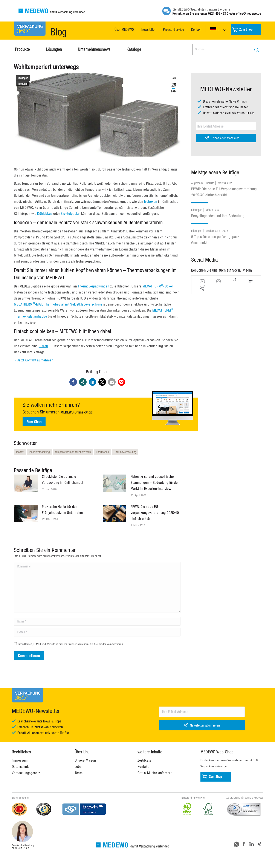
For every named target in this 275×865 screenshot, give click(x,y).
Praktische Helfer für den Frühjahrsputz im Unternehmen (64, 509)
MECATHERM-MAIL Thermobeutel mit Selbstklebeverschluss (58, 304)
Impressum (20, 760)
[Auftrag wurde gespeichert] (26, 483)
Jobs (78, 766)
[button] (73, 382)
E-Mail (43, 346)
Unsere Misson (85, 760)
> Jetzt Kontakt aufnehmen (33, 360)
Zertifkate (144, 760)
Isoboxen (150, 201)
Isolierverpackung (39, 452)
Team (79, 773)
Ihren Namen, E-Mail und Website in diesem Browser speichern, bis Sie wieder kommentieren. (71, 644)
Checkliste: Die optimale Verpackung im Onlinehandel (62, 479)
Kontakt (143, 766)
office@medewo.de (248, 13)
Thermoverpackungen (93, 286)
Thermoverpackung (125, 452)
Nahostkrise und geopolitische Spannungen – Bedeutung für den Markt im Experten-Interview (155, 482)
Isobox (20, 452)
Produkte (22, 83)
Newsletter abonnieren (226, 138)
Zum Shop (34, 421)
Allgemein (197, 183)
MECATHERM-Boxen (158, 286)
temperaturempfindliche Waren (73, 452)
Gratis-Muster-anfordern (155, 773)
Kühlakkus (44, 213)
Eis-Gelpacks (70, 213)
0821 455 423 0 (218, 13)
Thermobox (102, 452)
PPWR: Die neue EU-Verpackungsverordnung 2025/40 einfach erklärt (155, 512)
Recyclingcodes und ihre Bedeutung (217, 216)
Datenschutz (20, 766)
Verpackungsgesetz (26, 773)
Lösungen (23, 78)
